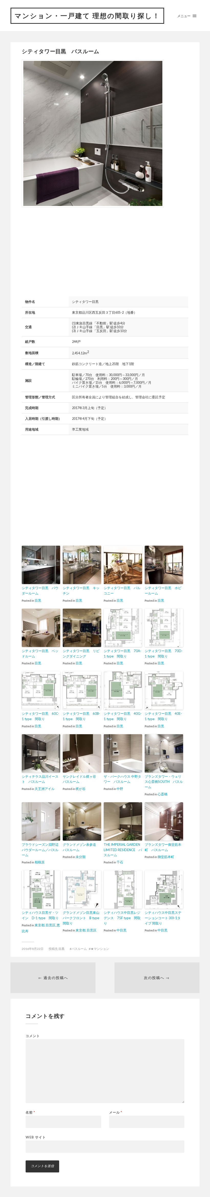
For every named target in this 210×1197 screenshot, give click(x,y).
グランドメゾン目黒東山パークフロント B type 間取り (82, 917)
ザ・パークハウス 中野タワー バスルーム (122, 779)
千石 (120, 862)
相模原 (40, 862)
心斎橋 (162, 794)
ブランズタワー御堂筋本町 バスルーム (163, 847)
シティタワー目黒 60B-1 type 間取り (81, 716)
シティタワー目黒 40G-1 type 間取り (123, 716)
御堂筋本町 (166, 857)
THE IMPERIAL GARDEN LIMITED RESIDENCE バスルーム (123, 849)
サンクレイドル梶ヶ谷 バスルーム (81, 779)
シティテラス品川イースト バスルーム (40, 779)
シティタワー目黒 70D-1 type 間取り (164, 653)
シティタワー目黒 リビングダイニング (81, 653)
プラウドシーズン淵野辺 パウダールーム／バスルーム (41, 849)
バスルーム (79, 949)
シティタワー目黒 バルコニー (122, 590)
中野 (120, 789)
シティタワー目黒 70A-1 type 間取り (122, 653)
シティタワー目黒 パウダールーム (40, 590)
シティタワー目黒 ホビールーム (163, 590)
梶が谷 (81, 789)
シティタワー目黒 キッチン (81, 590)
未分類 (81, 857)
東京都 (40, 925)
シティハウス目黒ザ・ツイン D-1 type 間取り (40, 915)
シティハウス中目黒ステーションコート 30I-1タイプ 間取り (163, 917)
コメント (33, 1036)
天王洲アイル (45, 789)
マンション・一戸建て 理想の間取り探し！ (87, 16)
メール (115, 1112)
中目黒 (122, 930)
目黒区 (51, 925)
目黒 (38, 600)
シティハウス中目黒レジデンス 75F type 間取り (122, 917)
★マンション (100, 949)
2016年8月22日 (33, 949)
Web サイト (36, 1137)
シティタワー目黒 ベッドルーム (40, 653)
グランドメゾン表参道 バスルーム (81, 847)
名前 (30, 1112)
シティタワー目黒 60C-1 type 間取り (40, 716)
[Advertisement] (65, 251)
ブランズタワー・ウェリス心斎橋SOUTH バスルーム (164, 781)
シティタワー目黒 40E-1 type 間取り (163, 716)
